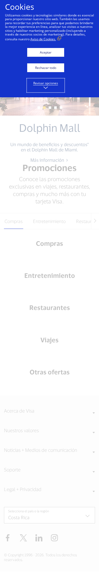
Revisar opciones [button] (45, 83)
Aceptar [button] (45, 52)
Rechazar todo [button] (45, 67)
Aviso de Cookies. (43, 39)
